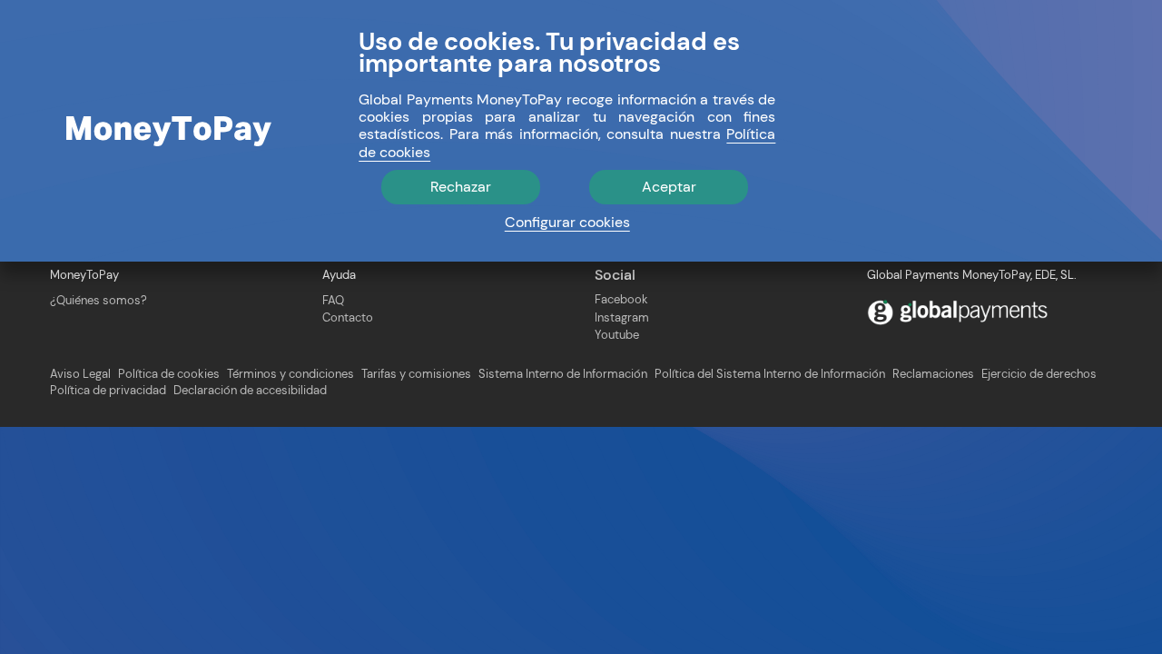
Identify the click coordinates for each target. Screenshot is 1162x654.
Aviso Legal (80, 374)
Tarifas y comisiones (416, 374)
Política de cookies (169, 374)
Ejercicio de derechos (1039, 374)
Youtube (617, 334)
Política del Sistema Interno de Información (770, 374)
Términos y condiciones (290, 374)
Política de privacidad (108, 390)
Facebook (621, 299)
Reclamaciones (933, 374)
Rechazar (460, 186)
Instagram (622, 317)
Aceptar (669, 186)
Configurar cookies (567, 222)
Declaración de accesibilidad (250, 390)
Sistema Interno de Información (562, 374)
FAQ (333, 300)
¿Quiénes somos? (98, 300)
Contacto (347, 317)
